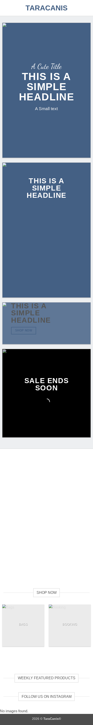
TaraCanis (46, 8)
